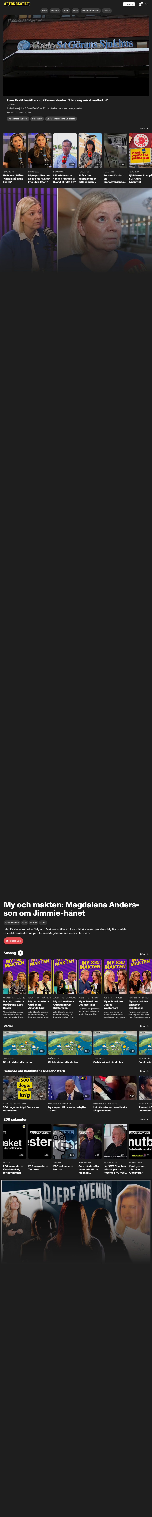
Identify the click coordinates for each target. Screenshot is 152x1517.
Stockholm (37, 119)
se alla (144, 128)
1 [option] (20, 953)
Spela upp (15, 940)
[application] (76, 55)
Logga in (129, 4)
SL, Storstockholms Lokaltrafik (61, 119)
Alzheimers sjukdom (18, 119)
